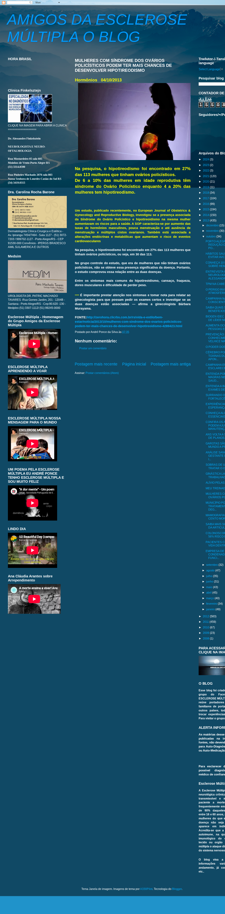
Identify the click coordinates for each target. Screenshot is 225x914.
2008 (206, 638)
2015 (206, 209)
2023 (206, 165)
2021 (206, 176)
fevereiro (212, 603)
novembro (212, 230)
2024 (206, 159)
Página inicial (134, 364)
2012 (206, 616)
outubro (211, 236)
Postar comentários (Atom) (102, 372)
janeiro (211, 609)
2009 (206, 632)
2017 (206, 198)
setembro (212, 564)
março (210, 598)
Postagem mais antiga (171, 364)
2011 (206, 621)
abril (209, 592)
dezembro (212, 225)
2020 (206, 181)
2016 (206, 203)
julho (209, 576)
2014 (206, 214)
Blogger (177, 888)
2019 (206, 187)
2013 (206, 220)
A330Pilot (146, 888)
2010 (206, 627)
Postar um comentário (93, 348)
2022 (206, 170)
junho (210, 581)
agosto (210, 570)
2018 (206, 192)
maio (209, 587)
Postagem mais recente (96, 364)
